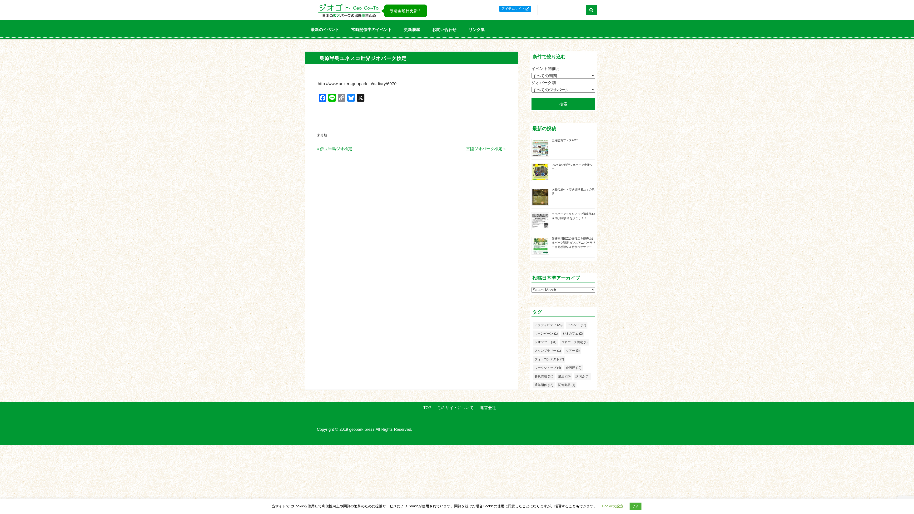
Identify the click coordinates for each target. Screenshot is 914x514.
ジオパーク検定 (574, 342)
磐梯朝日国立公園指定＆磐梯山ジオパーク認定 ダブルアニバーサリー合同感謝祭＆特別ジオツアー (573, 243)
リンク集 (477, 29)
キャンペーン (546, 333)
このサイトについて (455, 407)
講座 (564, 376)
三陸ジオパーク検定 (484, 149)
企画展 (573, 368)
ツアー (573, 350)
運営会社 (488, 407)
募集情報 (544, 376)
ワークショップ (548, 368)
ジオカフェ (573, 333)
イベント (576, 325)
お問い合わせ (444, 29)
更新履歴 (412, 29)
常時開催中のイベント (371, 29)
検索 (563, 104)
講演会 (582, 376)
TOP (427, 407)
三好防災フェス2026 (565, 140)
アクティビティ (548, 325)
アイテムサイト (513, 8)
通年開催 (544, 385)
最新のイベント (325, 29)
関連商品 (566, 385)
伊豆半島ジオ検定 (336, 149)
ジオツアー (545, 342)
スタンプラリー (548, 350)
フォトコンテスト (549, 359)
